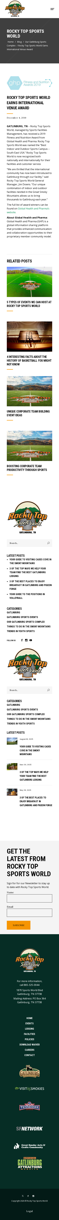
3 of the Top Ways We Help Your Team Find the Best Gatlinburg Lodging (28, 572)
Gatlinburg (13, 612)
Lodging (29, 1028)
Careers (29, 1049)
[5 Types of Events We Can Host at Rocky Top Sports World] (29, 282)
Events (29, 1023)
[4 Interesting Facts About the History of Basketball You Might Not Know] (29, 336)
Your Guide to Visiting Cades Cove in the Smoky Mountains (35, 750)
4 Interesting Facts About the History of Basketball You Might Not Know (29, 360)
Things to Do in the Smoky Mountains (29, 626)
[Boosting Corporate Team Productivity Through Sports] (29, 446)
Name (10, 892)
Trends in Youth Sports (21, 631)
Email (10, 906)
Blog (19, 41)
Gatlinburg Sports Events (22, 617)
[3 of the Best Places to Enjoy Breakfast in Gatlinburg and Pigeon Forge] (12, 792)
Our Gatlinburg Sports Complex (26, 43)
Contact (29, 1055)
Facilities (29, 1034)
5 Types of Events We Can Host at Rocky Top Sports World (29, 304)
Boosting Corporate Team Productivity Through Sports (27, 468)
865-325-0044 (31, 985)
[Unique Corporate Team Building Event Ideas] (29, 391)
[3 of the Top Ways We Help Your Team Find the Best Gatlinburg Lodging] (12, 766)
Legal (29, 1211)
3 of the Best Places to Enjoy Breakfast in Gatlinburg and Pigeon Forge (31, 585)
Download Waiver (30, 1044)
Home (11, 41)
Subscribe (18, 925)
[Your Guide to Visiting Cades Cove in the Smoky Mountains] (12, 741)
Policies (29, 1039)
